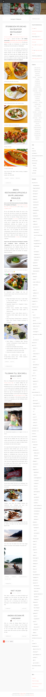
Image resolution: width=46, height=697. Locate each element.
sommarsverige (37, 121)
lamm (34, 384)
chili (34, 77)
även (25, 206)
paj (33, 414)
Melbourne (36, 452)
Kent (35, 494)
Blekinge (35, 190)
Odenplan (36, 254)
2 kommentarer (8, 366)
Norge (34, 571)
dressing (37, 81)
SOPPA (33, 643)
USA (34, 621)
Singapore (35, 577)
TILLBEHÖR (34, 646)
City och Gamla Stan (38, 235)
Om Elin (34, 165)
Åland (34, 447)
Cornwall (35, 480)
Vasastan (35, 259)
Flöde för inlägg (35, 680)
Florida (35, 624)
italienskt (37, 100)
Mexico (34, 569)
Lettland (34, 560)
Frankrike (35, 524)
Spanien (34, 582)
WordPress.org (35, 686)
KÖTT (33, 375)
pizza (34, 417)
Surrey (35, 516)
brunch (37, 73)
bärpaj (34, 276)
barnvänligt (37, 69)
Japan (34, 555)
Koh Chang (36, 607)
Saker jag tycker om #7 (37, 58)
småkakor (35, 293)
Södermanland (36, 218)
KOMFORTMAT (35, 392)
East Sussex (36, 491)
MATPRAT (34, 430)
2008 (10, 208)
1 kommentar (8, 182)
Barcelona (36, 585)
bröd (34, 279)
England (37, 85)
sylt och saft (35, 662)
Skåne (34, 221)
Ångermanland (36, 188)
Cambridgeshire (37, 477)
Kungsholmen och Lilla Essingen (37, 245)
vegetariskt (37, 133)
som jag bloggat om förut (19, 395)
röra (40, 117)
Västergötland (36, 268)
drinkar (34, 370)
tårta (34, 295)
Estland (34, 522)
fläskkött (35, 381)
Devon (35, 486)
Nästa (11, 641)
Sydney (35, 455)
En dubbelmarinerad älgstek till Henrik (37, 31)
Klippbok (34, 158)
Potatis (34, 419)
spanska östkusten (38, 593)
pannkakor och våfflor (37, 334)
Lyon (35, 530)
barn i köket (37, 67)
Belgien (34, 461)
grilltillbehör (37, 94)
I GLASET (34, 359)
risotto (34, 422)
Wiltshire (35, 519)
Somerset (36, 513)
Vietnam (37, 137)
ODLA (33, 433)
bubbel (34, 367)
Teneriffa (35, 596)
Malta (34, 566)
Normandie (36, 533)
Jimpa (33, 44)
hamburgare (35, 403)
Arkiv (33, 148)
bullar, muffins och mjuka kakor (36, 283)
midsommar (35, 353)
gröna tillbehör (36, 654)
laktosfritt (37, 104)
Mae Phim (36, 610)
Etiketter (34, 150)
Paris (35, 535)
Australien (35, 450)
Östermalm (36, 229)
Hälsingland (35, 210)
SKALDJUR (34, 635)
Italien (34, 549)
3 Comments (7, 608)
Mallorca (35, 591)
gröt (34, 320)
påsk (34, 356)
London (37, 108)
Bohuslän (35, 193)
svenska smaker (37, 127)
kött (40, 102)
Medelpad (35, 215)
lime (39, 106)
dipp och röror (36, 649)
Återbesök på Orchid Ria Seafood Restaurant (16, 29)
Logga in (34, 678)
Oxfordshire (36, 511)
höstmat (37, 98)
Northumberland (37, 508)
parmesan (37, 110)
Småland (35, 224)
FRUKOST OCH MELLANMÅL (35, 308)
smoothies (35, 339)
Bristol (35, 475)
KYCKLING (34, 428)
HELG (33, 345)
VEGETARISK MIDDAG (36, 665)
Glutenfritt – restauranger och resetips (37, 154)
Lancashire (36, 497)
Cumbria (35, 483)
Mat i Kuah (16, 591)
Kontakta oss (34, 160)
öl (33, 361)
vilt (33, 389)
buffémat (37, 75)
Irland (34, 544)
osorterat (34, 436)
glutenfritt (37, 92)
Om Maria (34, 170)
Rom (35, 552)
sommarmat (37, 119)
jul (33, 350)
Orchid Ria (18, 178)
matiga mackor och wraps (37, 407)
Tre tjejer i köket (23, 8)
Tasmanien (36, 458)
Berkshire (36, 472)
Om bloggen (34, 163)
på (26, 206)
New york (36, 627)
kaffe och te (35, 326)
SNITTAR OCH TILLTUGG (37, 638)
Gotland (34, 207)
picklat (34, 657)
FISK (33, 304)
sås (33, 660)
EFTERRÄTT (34, 298)
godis (34, 290)
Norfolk (35, 502)
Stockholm (37, 125)
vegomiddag (37, 135)
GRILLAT (33, 342)
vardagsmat (37, 129)
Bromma (35, 232)
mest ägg (35, 331)
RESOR (33, 441)
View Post (24, 608)
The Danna (15, 218)
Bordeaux (36, 527)
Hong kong (35, 538)
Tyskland (35, 613)
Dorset (35, 488)
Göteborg (35, 202)
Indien (34, 541)
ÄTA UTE (33, 182)
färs (33, 378)
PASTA (33, 439)
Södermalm (36, 257)
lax (35, 106)
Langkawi (7, 178)
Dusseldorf (36, 618)
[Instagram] (43, 1)
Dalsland (35, 199)
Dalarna (34, 196)
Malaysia (12, 178)
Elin (14, 34)
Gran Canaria (36, 588)
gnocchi (34, 400)
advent (34, 348)
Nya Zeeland (35, 574)
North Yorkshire (37, 505)
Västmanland (35, 271)
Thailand (34, 602)
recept (35, 117)
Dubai (34, 466)
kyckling (35, 102)
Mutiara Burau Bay (8, 382)
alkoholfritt (35, 364)
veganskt (37, 131)
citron (37, 79)
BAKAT (33, 273)
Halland (34, 213)
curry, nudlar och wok (37, 395)
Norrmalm (36, 251)
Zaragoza (36, 599)
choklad (40, 77)
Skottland (35, 580)
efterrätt (37, 83)
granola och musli (36, 323)
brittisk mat (37, 71)
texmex (34, 425)
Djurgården (36, 240)
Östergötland (36, 185)
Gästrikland (35, 204)
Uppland (35, 262)
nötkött (34, 386)
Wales (34, 632)
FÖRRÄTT (34, 301)
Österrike (35, 444)
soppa (37, 123)
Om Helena (35, 168)
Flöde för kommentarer (37, 683)
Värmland (35, 265)
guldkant (37, 96)
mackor (34, 328)
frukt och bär (35, 317)
